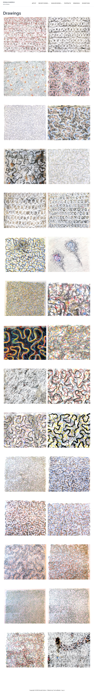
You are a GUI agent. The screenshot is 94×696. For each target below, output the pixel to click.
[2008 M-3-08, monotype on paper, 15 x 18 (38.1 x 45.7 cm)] (69, 298)
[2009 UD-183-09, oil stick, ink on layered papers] (25, 34)
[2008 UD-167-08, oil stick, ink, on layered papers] (25, 210)
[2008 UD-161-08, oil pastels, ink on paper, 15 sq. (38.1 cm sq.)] (25, 254)
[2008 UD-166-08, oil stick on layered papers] (69, 210)
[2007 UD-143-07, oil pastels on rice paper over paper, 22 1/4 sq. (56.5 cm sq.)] (25, 474)
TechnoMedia (56, 690)
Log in (63, 690)
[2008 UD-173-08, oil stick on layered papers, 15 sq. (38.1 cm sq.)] (69, 78)
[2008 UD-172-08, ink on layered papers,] (25, 122)
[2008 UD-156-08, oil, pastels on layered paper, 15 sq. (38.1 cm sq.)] (25, 298)
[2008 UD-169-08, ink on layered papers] (69, 166)
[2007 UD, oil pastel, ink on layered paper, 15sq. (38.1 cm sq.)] (69, 649)
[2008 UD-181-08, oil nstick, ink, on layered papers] (69, 34)
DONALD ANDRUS (9, 2)
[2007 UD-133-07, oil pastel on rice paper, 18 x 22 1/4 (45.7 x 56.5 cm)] (69, 518)
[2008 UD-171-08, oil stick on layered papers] (69, 122)
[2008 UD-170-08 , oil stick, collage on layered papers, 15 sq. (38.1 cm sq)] (25, 166)
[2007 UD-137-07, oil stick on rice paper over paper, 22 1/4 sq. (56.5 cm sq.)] (25, 518)
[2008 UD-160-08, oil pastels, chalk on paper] (69, 254)
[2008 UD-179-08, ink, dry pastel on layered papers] (25, 78)
